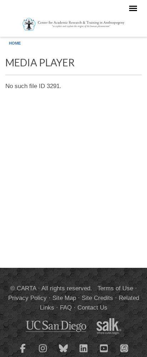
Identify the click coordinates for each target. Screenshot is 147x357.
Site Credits (97, 298)
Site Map (64, 298)
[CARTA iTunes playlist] (124, 348)
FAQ (66, 307)
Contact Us (92, 307)
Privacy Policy (27, 298)
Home (15, 43)
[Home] (73, 23)
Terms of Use (115, 288)
